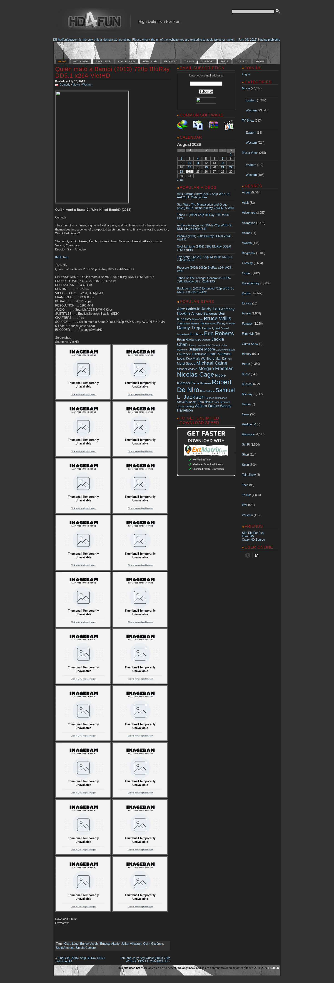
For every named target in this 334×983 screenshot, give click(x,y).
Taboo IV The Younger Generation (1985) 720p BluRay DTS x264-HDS (204, 279)
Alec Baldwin (188, 309)
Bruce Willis (217, 318)
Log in (246, 74)
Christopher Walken (188, 323)
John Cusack (213, 345)
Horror (246, 363)
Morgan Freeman (215, 368)
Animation (248, 223)
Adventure (248, 212)
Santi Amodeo (65, 947)
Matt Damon (223, 358)
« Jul (180, 180)
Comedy (65, 84)
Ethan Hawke (185, 339)
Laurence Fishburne (192, 354)
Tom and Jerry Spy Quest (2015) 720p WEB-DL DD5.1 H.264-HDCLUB (145, 959)
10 (189, 163)
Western (87, 84)
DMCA (225, 61)
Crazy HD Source (253, 539)
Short (245, 454)
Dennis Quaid (211, 328)
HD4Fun (273, 968)
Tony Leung (185, 406)
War (244, 505)
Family (246, 313)
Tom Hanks (205, 402)
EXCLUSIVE (103, 61)
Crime (246, 273)
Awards (247, 243)
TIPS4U (189, 61)
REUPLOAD (149, 61)
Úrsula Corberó (86, 947)
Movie (76, 84)
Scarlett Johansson (216, 398)
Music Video (250, 152)
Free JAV (248, 536)
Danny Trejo (189, 327)
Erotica (246, 303)
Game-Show (250, 344)
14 (222, 163)
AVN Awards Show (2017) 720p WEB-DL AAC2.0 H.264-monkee (203, 195)
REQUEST (170, 61)
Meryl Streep (186, 363)
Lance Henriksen (225, 349)
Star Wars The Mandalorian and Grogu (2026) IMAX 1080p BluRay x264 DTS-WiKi (205, 206)
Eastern (251, 100)
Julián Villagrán (131, 943)
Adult (245, 202)
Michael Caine (211, 363)
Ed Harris (196, 334)
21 (222, 167)
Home (62, 61)
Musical (247, 384)
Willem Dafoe (207, 406)
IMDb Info (61, 257)
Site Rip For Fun (253, 532)
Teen (245, 485)
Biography (248, 253)
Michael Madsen (187, 369)
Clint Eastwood (208, 323)
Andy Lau (210, 308)
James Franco (197, 345)
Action (246, 192)
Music (246, 374)
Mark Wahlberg (203, 358)
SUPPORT (207, 61)
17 (189, 167)
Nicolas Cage (195, 374)
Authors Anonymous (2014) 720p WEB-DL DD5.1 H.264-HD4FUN (204, 227)
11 (197, 163)
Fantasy (247, 323)
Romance (248, 434)
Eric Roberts (219, 333)
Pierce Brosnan (201, 383)
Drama (246, 293)
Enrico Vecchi (89, 943)
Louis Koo (184, 358)
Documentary (250, 283)
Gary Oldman (202, 339)
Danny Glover (226, 323)
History (246, 353)
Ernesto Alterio (110, 943)
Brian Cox (197, 319)
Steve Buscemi (187, 402)
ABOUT (259, 61)
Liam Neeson (219, 354)
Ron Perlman (207, 391)
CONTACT (242, 61)
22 (230, 167)
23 (181, 171)
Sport (245, 464)
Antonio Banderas (204, 313)
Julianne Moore (202, 349)
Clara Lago (71, 943)
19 (206, 167)
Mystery (247, 394)
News (245, 414)
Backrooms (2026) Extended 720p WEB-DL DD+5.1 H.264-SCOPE (205, 290)
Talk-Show (249, 474)
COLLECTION (126, 61)
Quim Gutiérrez (153, 943)
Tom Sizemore (222, 402)
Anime (246, 233)
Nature (246, 404)
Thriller (246, 495)
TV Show (248, 120)
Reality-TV (249, 424)
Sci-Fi (246, 444)
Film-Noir (248, 333)
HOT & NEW (80, 61)
